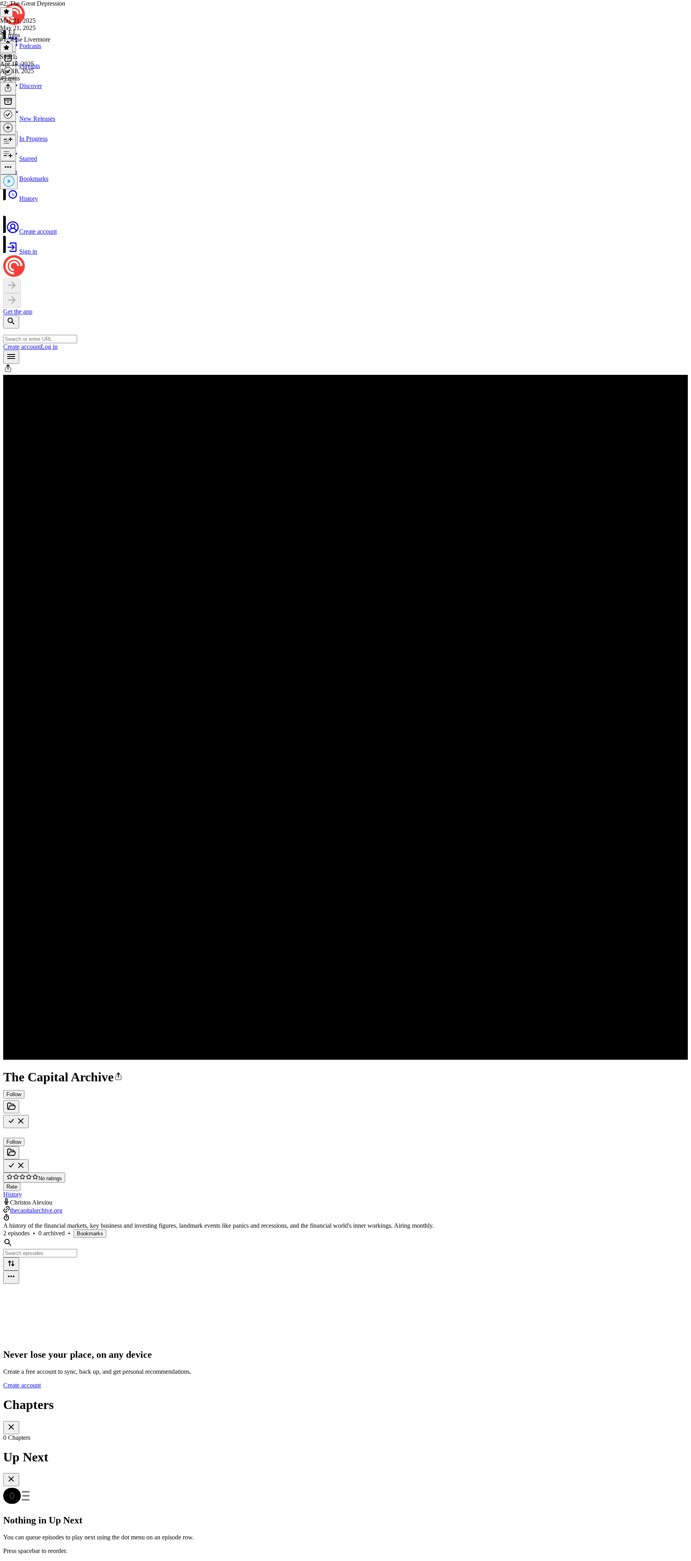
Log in (49, 346)
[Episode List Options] (11, 1277)
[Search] (11, 321)
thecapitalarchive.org (36, 1210)
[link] (345, 109)
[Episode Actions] (8, 167)
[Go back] (12, 285)
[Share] (8, 88)
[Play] (9, 181)
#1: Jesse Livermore (25, 39)
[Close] (11, 1427)
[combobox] (40, 339)
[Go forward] (12, 300)
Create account (22, 346)
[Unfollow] (16, 1121)
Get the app (17, 311)
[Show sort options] (11, 1264)
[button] (345, 192)
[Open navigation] (11, 357)
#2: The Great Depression (32, 3)
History (12, 1194)
